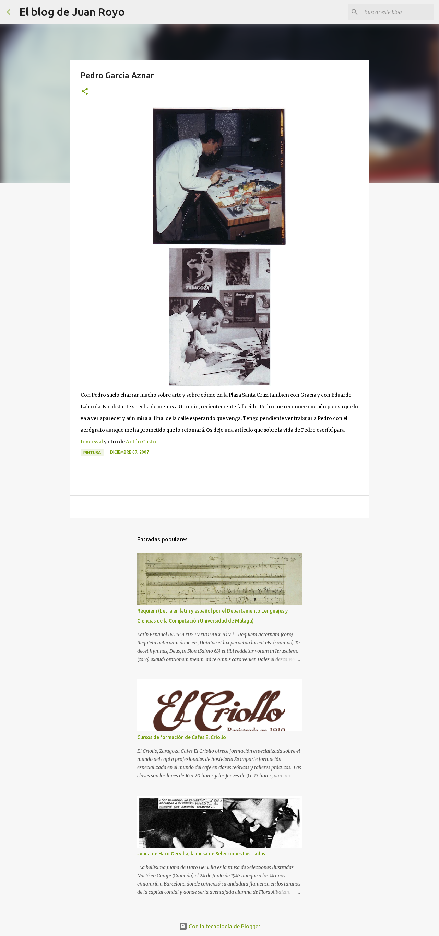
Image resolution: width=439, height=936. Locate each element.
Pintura (92, 452)
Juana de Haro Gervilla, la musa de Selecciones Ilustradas (201, 853)
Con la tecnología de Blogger (223, 926)
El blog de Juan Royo (72, 11)
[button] (85, 91)
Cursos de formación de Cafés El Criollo (181, 737)
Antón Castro (142, 442)
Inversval (92, 442)
